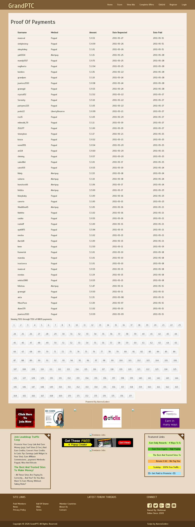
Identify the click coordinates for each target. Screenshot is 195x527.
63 (159, 343)
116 (94, 369)
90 (39, 360)
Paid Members (19, 503)
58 (119, 343)
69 (39, 351)
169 (60, 396)
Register (173, 4)
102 (139, 360)
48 (39, 343)
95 (80, 360)
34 (95, 334)
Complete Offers (147, 4)
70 (47, 351)
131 (60, 378)
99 (112, 360)
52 (71, 343)
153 (87, 387)
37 (119, 334)
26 (31, 334)
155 (104, 387)
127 (24, 378)
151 (69, 387)
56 (103, 343)
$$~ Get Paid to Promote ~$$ (162, 473)
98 (104, 360)
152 (78, 387)
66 (15, 351)
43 (168, 334)
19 (147, 325)
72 (63, 351)
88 (22, 360)
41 (151, 334)
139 (131, 378)
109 (33, 369)
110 (42, 369)
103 (148, 360)
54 (87, 343)
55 (95, 343)
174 (104, 396)
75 (86, 351)
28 (47, 334)
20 (155, 325)
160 (149, 387)
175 (113, 396)
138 (122, 378)
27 (39, 334)
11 (84, 325)
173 (95, 396)
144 (176, 378)
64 (168, 343)
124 (165, 369)
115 (85, 369)
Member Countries (67, 503)
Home (110, 4)
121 (138, 369)
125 (174, 369)
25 (23, 334)
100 (121, 360)
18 (139, 325)
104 (157, 360)
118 (111, 369)
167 (42, 396)
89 (31, 360)
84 (158, 351)
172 (86, 396)
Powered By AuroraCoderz (97, 401)
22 (171, 325)
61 (143, 343)
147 (33, 387)
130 (51, 378)
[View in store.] (49, 435)
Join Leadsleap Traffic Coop (26, 438)
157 (122, 387)
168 (51, 396)
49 (47, 343)
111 (51, 369)
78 (109, 351)
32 (79, 334)
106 (175, 360)
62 (151, 343)
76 (94, 351)
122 (147, 369)
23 (179, 325)
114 (77, 369)
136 (104, 378)
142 (158, 378)
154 (96, 387)
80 (125, 351)
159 (140, 387)
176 (121, 396)
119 (120, 369)
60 (135, 343)
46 (23, 343)
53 (79, 343)
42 (159, 334)
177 (130, 396)
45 (15, 343)
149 (51, 387)
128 (33, 378)
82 (141, 351)
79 (117, 351)
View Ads (131, 4)
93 (63, 360)
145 (15, 387)
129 (42, 378)
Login (184, 4)
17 (131, 325)
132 (69, 378)
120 (129, 369)
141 (149, 378)
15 (116, 325)
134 (87, 378)
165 (24, 396)
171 (78, 396)
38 (127, 334)
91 (47, 360)
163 (176, 387)
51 (63, 343)
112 (59, 369)
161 (158, 387)
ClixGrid (162, 4)
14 (108, 325)
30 (63, 334)
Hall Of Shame (42, 503)
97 (96, 360)
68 (31, 351)
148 (42, 387)
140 (140, 378)
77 (102, 351)
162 (167, 387)
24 (15, 334)
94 (71, 360)
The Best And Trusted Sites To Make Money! (29, 468)
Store (119, 4)
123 (156, 369)
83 (150, 351)
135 (95, 378)
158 (131, 387)
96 (88, 360)
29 (55, 334)
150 (60, 387)
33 (87, 334)
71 (55, 351)
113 (68, 369)
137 (113, 378)
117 (103, 369)
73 (71, 351)
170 (69, 396)
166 (33, 396)
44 (176, 334)
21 (163, 325)
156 (113, 387)
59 (127, 343)
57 (111, 343)
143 (167, 378)
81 (134, 351)
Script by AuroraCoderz (157, 524)
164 (15, 396)
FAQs (38, 507)
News (15, 507)
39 (135, 334)
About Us (63, 507)
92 (55, 360)
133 (78, 378)
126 (15, 378)
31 (71, 334)
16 (124, 325)
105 (166, 360)
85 (166, 351)
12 (92, 325)
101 (129, 360)
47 (31, 343)
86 (174, 351)
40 (143, 334)
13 (100, 325)
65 (176, 343)
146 (24, 387)
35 (103, 334)
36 (111, 334)
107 (15, 369)
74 (78, 351)
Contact (63, 510)
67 (23, 351)
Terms (39, 510)
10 (77, 325)
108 (24, 369)
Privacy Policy (19, 510)
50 (55, 343)
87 (15, 360)
